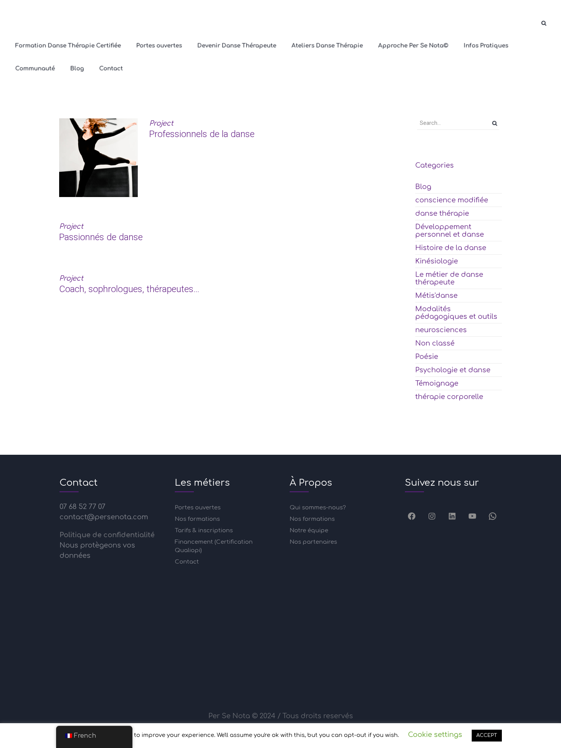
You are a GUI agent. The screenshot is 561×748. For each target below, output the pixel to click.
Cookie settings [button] (435, 734)
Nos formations (197, 519)
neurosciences (441, 330)
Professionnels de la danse (202, 134)
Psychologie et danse (452, 370)
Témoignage (436, 383)
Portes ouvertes (198, 507)
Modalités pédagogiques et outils (456, 312)
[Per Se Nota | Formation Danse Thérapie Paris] (19, 22)
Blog (423, 187)
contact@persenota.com (104, 517)
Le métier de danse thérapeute (449, 278)
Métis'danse (436, 295)
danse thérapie (442, 213)
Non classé (435, 343)
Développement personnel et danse (449, 230)
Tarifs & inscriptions (204, 530)
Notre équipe (309, 530)
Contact (187, 562)
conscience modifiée (451, 200)
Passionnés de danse (101, 237)
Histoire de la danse (450, 248)
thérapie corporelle (449, 397)
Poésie (426, 356)
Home (257, 85)
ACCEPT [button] (486, 735)
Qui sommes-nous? (318, 507)
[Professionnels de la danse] (98, 157)
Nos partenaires (313, 542)
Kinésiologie (436, 261)
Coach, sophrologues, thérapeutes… (129, 289)
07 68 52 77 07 (82, 507)
